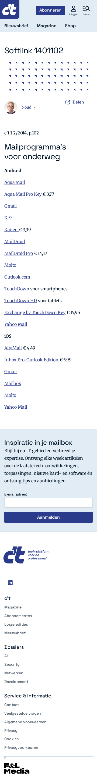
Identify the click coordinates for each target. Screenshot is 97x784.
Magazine (13, 607)
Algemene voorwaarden (25, 721)
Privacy (11, 730)
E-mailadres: (15, 494)
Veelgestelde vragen (22, 713)
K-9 (8, 217)
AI (6, 655)
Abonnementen (18, 615)
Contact (11, 704)
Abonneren (50, 10)
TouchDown (17, 288)
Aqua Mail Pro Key (22, 194)
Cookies (11, 738)
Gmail (10, 206)
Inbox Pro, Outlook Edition (32, 359)
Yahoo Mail (15, 324)
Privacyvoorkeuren (21, 747)
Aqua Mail (14, 182)
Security (12, 664)
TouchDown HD (20, 300)
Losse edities (16, 624)
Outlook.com (17, 277)
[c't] (9, 9)
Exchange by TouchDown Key (34, 312)
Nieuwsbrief (14, 632)
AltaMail (13, 348)
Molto (10, 265)
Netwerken (13, 673)
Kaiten (11, 229)
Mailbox (12, 383)
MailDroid (14, 241)
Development (16, 681)
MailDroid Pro (18, 253)
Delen (78, 102)
